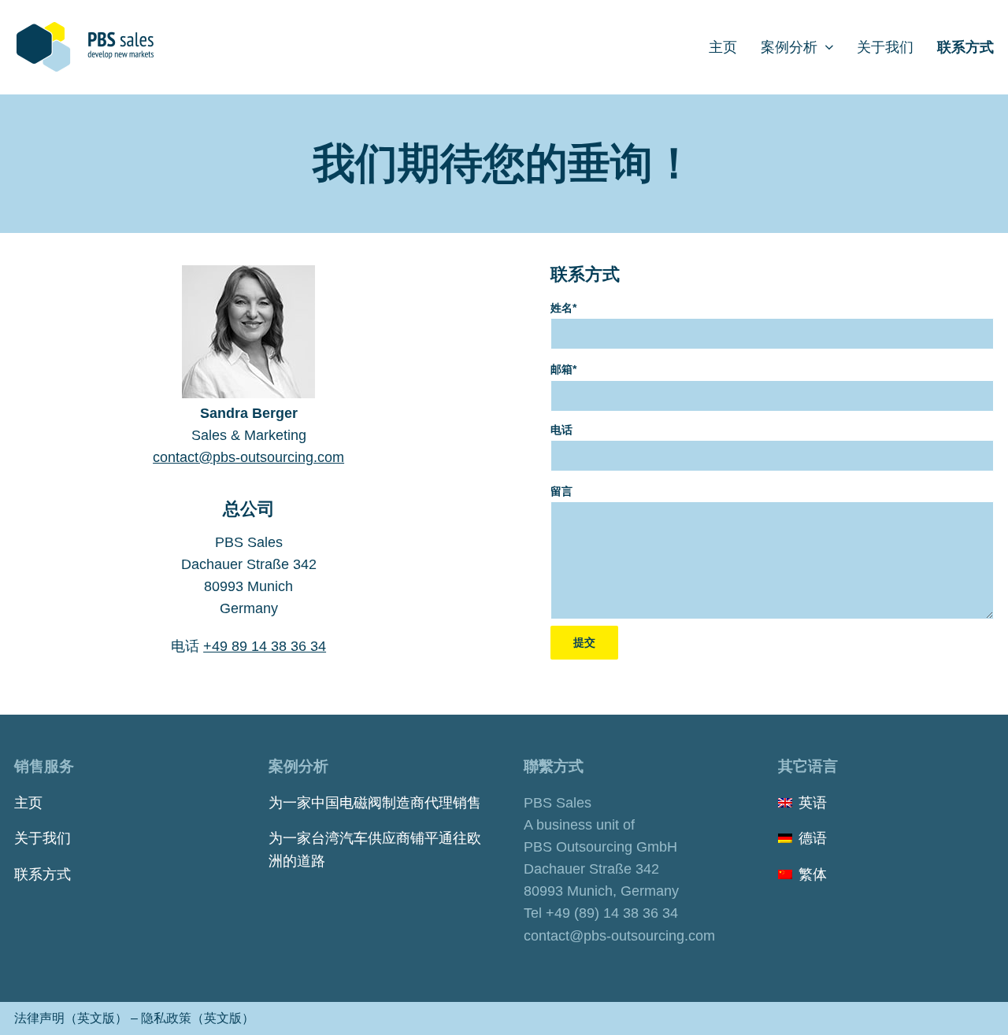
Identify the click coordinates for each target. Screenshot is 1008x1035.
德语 (813, 838)
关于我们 (42, 838)
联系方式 (42, 874)
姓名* (563, 307)
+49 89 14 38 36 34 (264, 646)
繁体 (813, 874)
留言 (561, 491)
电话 (561, 429)
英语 (813, 803)
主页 (28, 803)
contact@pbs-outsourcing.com (248, 457)
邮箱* (563, 369)
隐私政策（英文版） (197, 1018)
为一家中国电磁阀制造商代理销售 (375, 803)
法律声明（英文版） (71, 1018)
